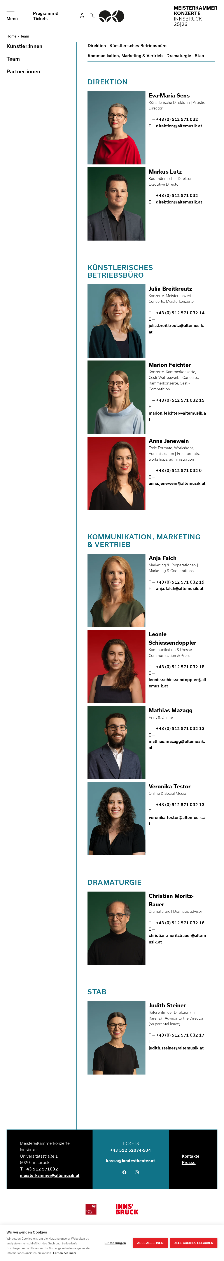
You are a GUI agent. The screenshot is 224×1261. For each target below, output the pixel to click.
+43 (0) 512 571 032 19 (180, 582)
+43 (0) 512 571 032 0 (179, 470)
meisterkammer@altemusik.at (49, 1175)
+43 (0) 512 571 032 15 (180, 400)
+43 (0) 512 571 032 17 (180, 1035)
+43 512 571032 (41, 1169)
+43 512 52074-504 (130, 1150)
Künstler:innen (24, 46)
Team (13, 59)
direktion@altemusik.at (179, 125)
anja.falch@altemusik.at (179, 588)
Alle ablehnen (150, 1243)
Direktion (97, 45)
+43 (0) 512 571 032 (177, 119)
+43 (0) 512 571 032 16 (180, 922)
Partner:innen (23, 71)
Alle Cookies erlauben (193, 1243)
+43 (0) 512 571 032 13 (180, 728)
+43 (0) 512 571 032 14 (180, 312)
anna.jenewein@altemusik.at (177, 483)
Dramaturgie (178, 55)
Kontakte (191, 1156)
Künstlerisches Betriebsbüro (138, 45)
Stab (199, 55)
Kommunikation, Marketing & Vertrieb (125, 55)
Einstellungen (115, 1243)
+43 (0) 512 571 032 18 (180, 666)
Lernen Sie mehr (65, 1253)
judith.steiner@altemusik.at (176, 1048)
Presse (189, 1162)
